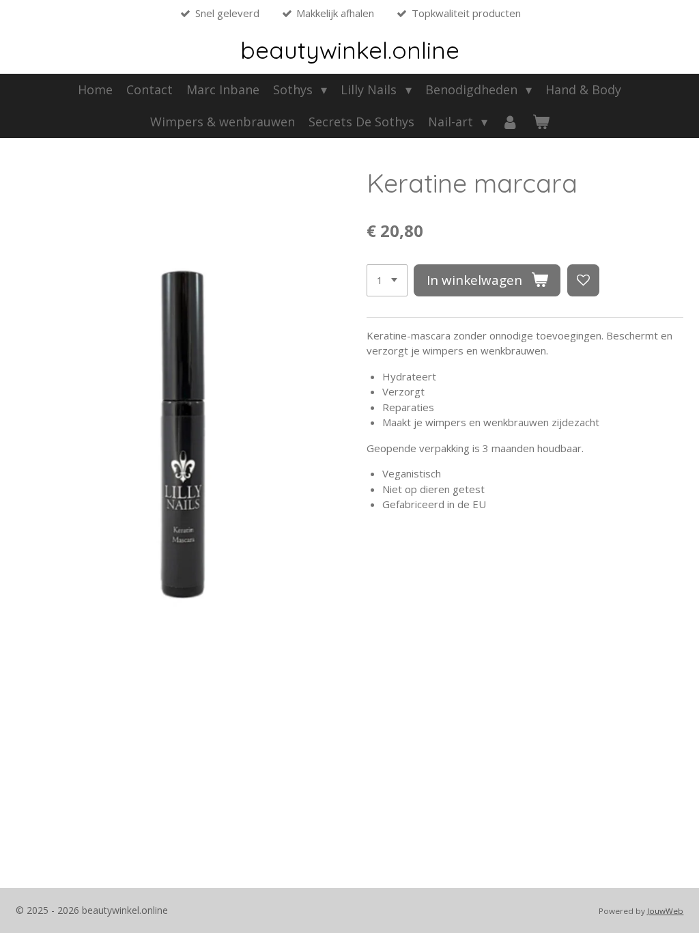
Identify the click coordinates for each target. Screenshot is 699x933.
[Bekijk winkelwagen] (540, 122)
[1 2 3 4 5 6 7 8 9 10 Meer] (387, 280)
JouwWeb (665, 911)
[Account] (509, 122)
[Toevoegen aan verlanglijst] (583, 280)
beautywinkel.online (349, 50)
